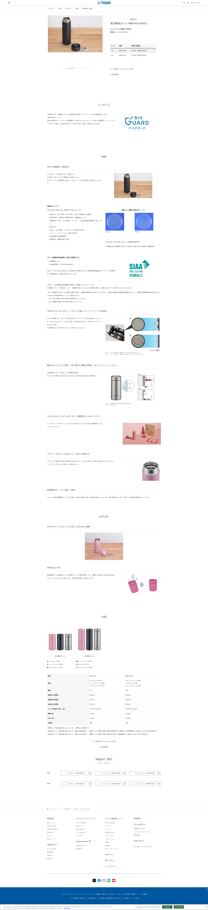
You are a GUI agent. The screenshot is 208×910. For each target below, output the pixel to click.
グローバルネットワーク (111, 848)
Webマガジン (110, 854)
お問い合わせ (139, 841)
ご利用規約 (98, 894)
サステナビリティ (110, 835)
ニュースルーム (110, 866)
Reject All (167, 907)
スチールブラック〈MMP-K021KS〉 (145, 773)
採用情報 (137, 818)
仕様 (76, 8)
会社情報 (107, 845)
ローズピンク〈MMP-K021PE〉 (76, 773)
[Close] (205, 907)
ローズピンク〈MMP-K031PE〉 (76, 783)
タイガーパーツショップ (143, 847)
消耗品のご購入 (87, 8)
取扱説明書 (115, 74)
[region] (104, 907)
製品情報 (50, 818)
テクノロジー (108, 826)
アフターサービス (110, 839)
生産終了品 (50, 832)
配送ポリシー (79, 826)
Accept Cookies (179, 907)
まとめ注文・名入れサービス (142, 831)
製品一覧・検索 (51, 826)
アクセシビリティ (89, 894)
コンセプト (50, 8)
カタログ (49, 835)
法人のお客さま (139, 824)
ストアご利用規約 (81, 822)
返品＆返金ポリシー (81, 829)
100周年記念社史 (109, 832)
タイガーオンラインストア (86, 818)
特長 (59, 8)
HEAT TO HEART (110, 822)
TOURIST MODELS (52, 829)
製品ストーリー (51, 822)
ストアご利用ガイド (81, 832)
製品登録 (78, 849)
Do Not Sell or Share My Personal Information (148, 907)
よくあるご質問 (51, 849)
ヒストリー (108, 829)
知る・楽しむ (110, 860)
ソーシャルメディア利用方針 (122, 894)
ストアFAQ (79, 835)
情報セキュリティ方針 (108, 894)
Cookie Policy (67, 908)
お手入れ (68, 8)
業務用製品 (137, 835)
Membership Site (82, 841)
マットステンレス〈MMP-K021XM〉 (110, 773)
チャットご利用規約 (142, 894)
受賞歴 (107, 842)
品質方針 (133, 894)
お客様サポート (52, 845)
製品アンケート (51, 839)
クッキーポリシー (78, 894)
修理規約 (102, 898)
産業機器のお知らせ (139, 828)
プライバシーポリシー (67, 894)
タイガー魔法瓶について (114, 818)
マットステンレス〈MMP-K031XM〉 (110, 783)
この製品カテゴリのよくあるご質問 (122, 69)
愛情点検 (49, 858)
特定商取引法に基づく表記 (113, 898)
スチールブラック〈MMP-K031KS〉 (145, 783)
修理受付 (49, 855)
